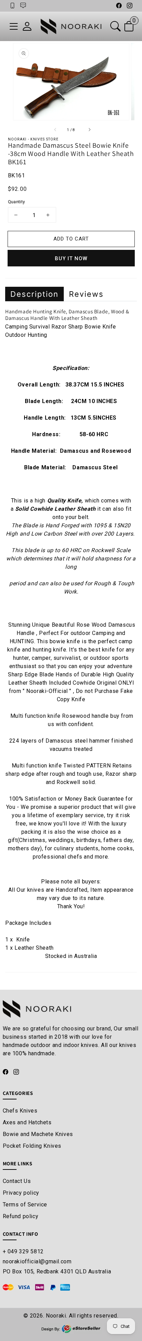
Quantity (16, 201)
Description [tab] (34, 294)
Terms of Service (25, 1204)
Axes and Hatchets (27, 1122)
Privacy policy (21, 1193)
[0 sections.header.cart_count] (129, 28)
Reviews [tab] (86, 294)
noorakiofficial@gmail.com (37, 1261)
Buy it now (71, 258)
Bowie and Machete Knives (38, 1134)
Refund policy (21, 1216)
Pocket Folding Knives (32, 1146)
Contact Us (17, 1181)
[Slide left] (54, 129)
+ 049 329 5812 (23, 1251)
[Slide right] (88, 129)
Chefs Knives (20, 1110)
